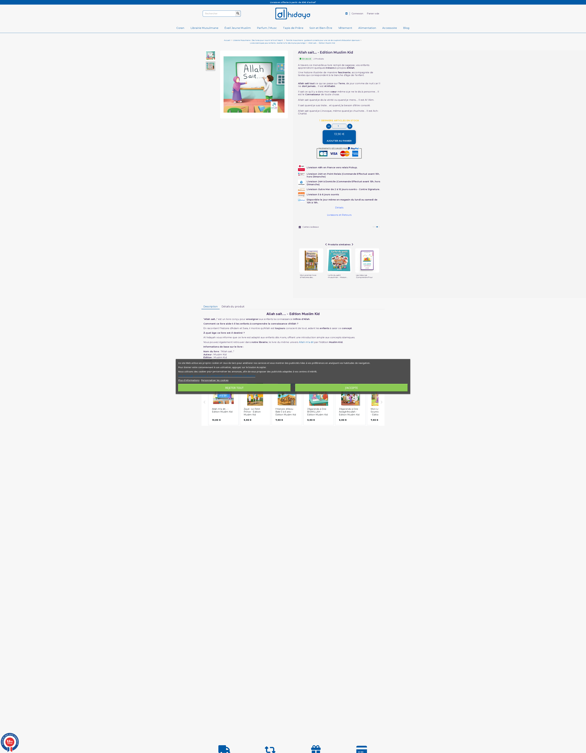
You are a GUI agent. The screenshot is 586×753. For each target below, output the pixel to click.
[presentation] (275, 111)
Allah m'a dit (306, 342)
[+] (349, 126)
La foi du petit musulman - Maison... (338, 276)
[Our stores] (347, 13)
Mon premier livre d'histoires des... (308, 276)
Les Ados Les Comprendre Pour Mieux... (364, 277)
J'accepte (351, 388)
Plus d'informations (188, 380)
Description (210, 306)
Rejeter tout (234, 388)
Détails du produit (233, 306)
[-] (328, 126)
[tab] (210, 306)
